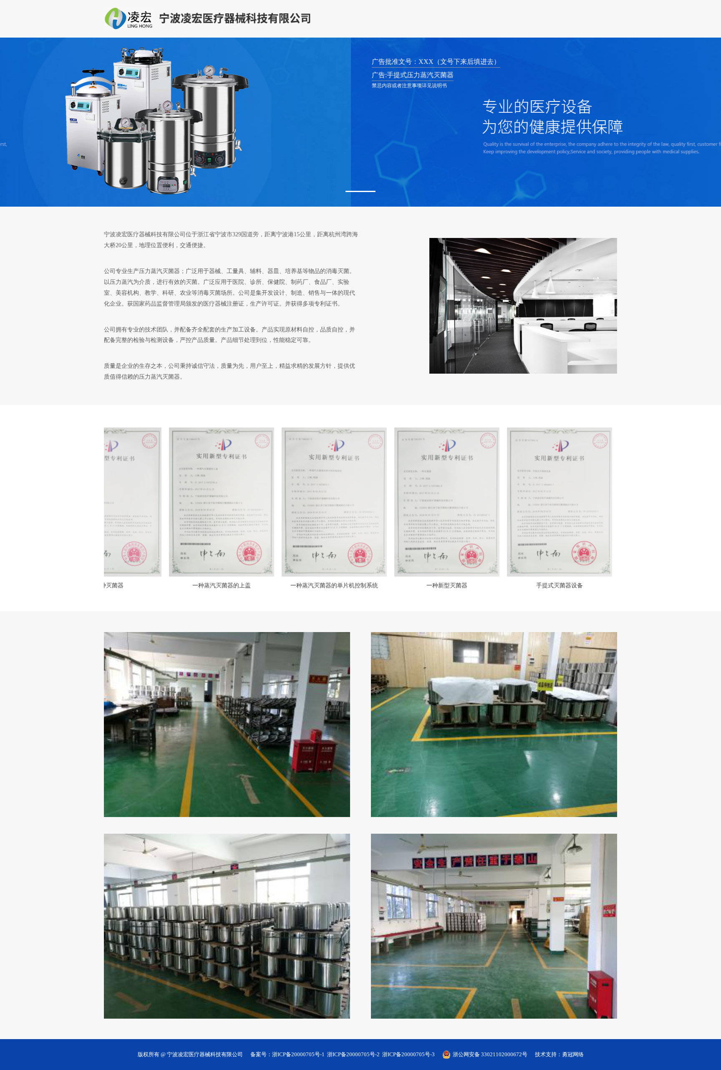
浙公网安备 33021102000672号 (490, 1054)
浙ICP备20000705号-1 (298, 1054)
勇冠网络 (573, 1054)
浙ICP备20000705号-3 (408, 1054)
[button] (360, 191)
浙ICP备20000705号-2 (353, 1054)
